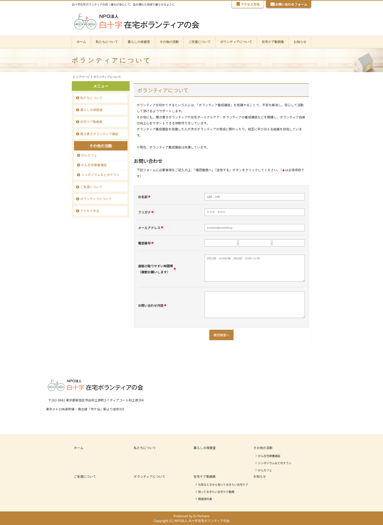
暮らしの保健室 (139, 41)
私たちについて (107, 41)
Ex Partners (201, 515)
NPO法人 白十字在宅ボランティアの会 (202, 520)
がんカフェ (89, 155)
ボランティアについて (236, 41)
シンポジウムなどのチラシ (100, 174)
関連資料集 (205, 499)
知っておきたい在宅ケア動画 (216, 492)
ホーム (81, 41)
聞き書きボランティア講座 (99, 133)
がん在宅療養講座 (94, 164)
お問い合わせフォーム (291, 4)
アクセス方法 (250, 4)
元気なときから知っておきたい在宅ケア (223, 484)
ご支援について (199, 41)
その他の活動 (262, 447)
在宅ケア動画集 (91, 121)
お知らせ (300, 41)
